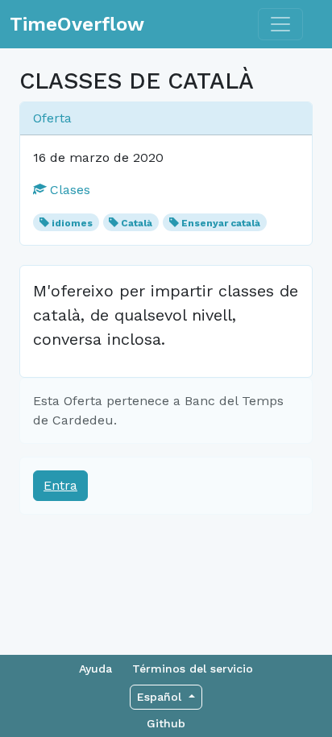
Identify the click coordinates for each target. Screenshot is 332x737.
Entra (60, 485)
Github (166, 723)
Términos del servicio (192, 668)
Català (136, 223)
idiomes (72, 223)
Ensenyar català (220, 223)
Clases (68, 189)
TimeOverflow (77, 24)
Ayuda (95, 668)
